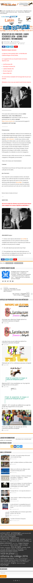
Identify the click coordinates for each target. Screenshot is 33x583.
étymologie (4, 565)
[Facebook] (15, 446)
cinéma (2, 534)
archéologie (16, 533)
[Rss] (12, 446)
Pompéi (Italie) (19, 549)
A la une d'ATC (19, 10)
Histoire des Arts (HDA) (19, 541)
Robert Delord (6, 41)
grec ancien (3, 541)
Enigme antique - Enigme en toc (9, 537)
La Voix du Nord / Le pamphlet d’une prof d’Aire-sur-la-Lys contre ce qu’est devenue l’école (20, 506)
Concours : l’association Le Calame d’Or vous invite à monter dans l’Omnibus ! (12, 289)
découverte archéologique (8, 536)
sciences (17, 558)
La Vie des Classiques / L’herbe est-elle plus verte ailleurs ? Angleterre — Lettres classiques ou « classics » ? (20, 477)
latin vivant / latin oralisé (19, 545)
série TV (28, 560)
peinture (8, 549)
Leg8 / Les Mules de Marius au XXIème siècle (21, 462)
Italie (31, 541)
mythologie (2, 549)
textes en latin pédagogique (22, 561)
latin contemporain (4, 545)
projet (25, 549)
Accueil (3, 10)
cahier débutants (10, 139)
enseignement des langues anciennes (9, 539)
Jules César (15, 543)
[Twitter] (18, 446)
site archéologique (23, 558)
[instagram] (21, 446)
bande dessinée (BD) (26, 533)
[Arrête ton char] (16, 4)
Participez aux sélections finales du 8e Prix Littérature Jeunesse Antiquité (14, 320)
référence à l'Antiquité (7, 558)
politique (13, 549)
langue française (23, 543)
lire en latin (16, 547)
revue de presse (7, 553)
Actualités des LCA (10, 10)
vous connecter (25, 439)
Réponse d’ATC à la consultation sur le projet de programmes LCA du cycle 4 (16, 384)
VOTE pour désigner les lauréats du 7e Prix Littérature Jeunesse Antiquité (14, 427)
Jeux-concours (22, 42)
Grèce (8, 541)
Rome (16, 554)
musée (28, 547)
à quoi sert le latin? (5, 563)
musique (24, 547)
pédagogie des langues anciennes (9, 551)
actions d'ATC (9, 263)
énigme (13, 563)
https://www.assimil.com (8, 121)
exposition (22, 539)
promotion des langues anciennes (9, 550)
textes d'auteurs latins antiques (8, 561)
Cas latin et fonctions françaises (18, 518)
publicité (20, 550)
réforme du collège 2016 (14, 556)
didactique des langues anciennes (13, 534)
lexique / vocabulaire (5, 547)
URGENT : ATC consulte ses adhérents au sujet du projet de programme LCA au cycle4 (16, 405)
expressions (28, 539)
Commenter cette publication (10, 43)
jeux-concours (19, 263)
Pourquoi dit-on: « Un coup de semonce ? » (20, 490)
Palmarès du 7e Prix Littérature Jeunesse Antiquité (16, 363)
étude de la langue (21, 563)
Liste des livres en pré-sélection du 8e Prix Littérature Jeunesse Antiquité (14, 342)
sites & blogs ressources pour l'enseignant (13, 560)
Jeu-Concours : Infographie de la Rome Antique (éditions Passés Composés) (21, 294)
